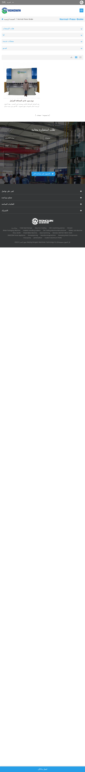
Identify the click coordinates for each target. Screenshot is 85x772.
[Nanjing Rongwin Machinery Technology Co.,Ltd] (11, 10)
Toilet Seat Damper (26, 228)
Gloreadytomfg (33, 235)
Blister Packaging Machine (11, 230)
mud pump (27, 238)
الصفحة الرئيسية (9, 19)
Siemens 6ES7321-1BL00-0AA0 (62, 233)
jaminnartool (38, 238)
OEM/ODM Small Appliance (16, 235)
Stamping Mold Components (67, 235)
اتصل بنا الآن (42, 769)
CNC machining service (57, 228)
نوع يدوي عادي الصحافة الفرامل (22, 100)
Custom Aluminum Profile (53, 238)
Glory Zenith (17, 233)
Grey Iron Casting (40, 228)
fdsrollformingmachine (48, 235)
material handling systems (32, 230)
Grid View (76, 57)
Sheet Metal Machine (30, 233)
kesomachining (45, 233)
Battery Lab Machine (75, 230)
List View (80, 57)
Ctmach (69, 228)
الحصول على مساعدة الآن (41, 174)
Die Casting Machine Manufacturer (54, 230)
